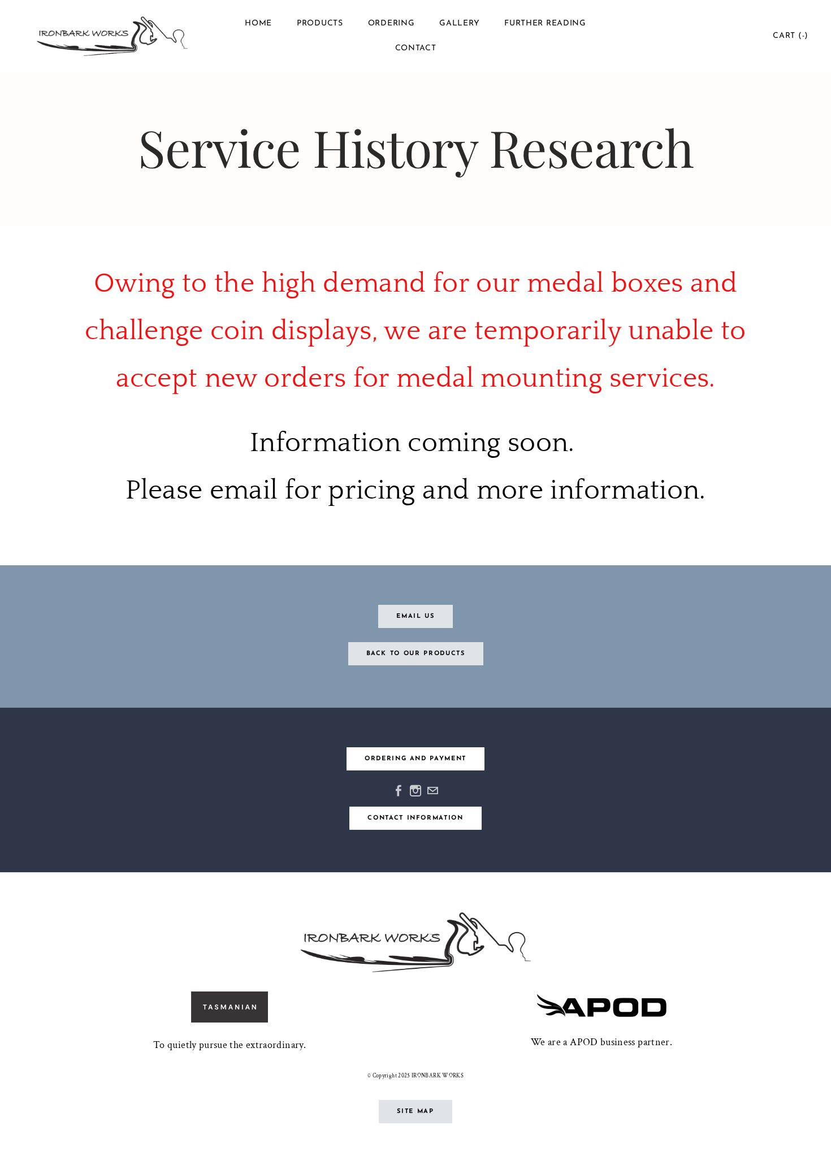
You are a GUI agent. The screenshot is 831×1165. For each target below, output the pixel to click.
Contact (415, 48)
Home (258, 23)
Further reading (545, 23)
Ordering (391, 23)
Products (320, 23)
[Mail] (432, 790)
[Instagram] (415, 790)
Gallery (459, 23)
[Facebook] (398, 790)
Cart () (790, 36)
